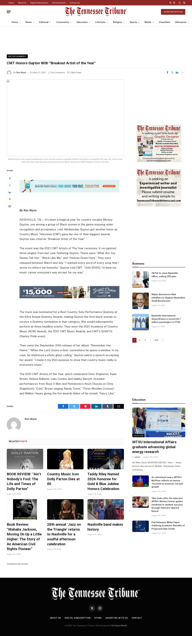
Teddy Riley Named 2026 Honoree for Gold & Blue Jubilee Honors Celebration (103, 481)
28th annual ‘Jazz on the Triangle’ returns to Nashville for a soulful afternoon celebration (64, 534)
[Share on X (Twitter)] (172, 72)
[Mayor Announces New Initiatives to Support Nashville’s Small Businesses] (140, 301)
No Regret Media (119, 625)
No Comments (58, 72)
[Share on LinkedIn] (177, 72)
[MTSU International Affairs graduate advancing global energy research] (158, 422)
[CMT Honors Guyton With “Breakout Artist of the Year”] (65, 118)
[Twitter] (10, 185)
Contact (137, 618)
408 (156, 340)
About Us (22, 3)
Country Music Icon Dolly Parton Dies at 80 (63, 479)
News (29, 22)
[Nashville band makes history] (105, 509)
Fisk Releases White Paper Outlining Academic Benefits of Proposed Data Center (168, 525)
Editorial (44, 22)
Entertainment (17, 56)
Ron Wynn (21, 72)
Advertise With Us (173, 12)
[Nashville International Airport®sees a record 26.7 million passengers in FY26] (140, 322)
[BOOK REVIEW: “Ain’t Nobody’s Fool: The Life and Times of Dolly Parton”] (25, 459)
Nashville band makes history (105, 527)
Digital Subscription (39, 3)
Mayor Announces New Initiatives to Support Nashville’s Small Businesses (168, 297)
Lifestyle (100, 22)
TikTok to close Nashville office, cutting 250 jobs (165, 275)
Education (82, 22)
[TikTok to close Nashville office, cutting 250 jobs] (140, 279)
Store (98, 618)
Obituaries (180, 22)
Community (62, 22)
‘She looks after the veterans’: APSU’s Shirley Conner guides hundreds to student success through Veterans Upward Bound (167, 504)
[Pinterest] (10, 199)
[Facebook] (10, 178)
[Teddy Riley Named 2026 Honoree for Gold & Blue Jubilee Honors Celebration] (105, 459)
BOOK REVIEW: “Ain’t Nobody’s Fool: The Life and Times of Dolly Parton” (24, 481)
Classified (164, 22)
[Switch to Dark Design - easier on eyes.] (179, 3)
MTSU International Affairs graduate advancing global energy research (154, 447)
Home (11, 3)
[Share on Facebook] (167, 72)
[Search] (184, 2)
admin (137, 457)
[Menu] (9, 11)
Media (148, 22)
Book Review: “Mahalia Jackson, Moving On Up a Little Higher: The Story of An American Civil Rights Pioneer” (24, 536)
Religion (117, 22)
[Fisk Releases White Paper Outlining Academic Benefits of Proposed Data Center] (140, 526)
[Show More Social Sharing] (182, 72)
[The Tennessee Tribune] (95, 11)
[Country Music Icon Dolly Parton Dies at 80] (65, 459)
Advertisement (59, 3)
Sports (133, 22)
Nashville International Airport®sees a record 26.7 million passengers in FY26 (166, 318)
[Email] (10, 206)
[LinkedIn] (10, 192)
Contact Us (75, 3)
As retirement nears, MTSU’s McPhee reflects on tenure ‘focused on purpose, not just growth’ (167, 482)
